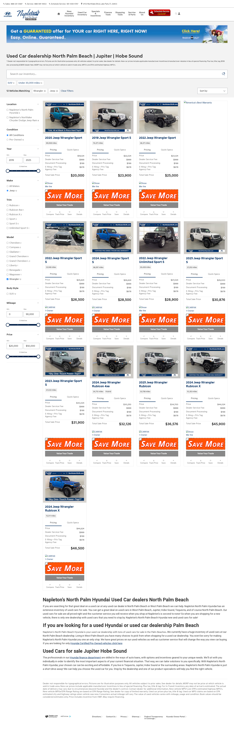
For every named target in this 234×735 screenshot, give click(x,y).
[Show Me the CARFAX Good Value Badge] (97, 185)
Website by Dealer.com (52, 716)
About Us (142, 13)
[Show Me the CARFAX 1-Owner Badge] (144, 309)
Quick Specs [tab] (73, 150)
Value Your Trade (64, 205)
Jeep (52, 90)
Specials (95, 13)
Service (132, 13)
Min (8, 155)
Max (25, 155)
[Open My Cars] (178, 13)
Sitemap (135, 716)
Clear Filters (67, 90)
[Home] (7, 14)
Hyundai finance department (85, 657)
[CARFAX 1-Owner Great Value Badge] (50, 309)
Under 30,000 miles (30, 82)
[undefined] (116, 34)
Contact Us (110, 716)
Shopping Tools (120, 13)
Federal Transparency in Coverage (153, 717)
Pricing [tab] (53, 150)
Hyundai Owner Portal (175, 716)
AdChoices (64, 716)
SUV (11, 82)
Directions (96, 716)
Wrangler (38, 90)
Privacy (124, 716)
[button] (64, 143)
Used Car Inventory (82, 13)
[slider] (8, 171)
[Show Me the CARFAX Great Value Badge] (50, 185)
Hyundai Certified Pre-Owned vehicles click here (96, 643)
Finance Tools (108, 13)
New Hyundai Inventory (69, 13)
